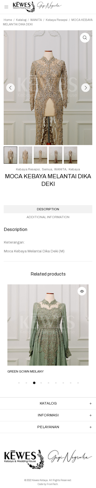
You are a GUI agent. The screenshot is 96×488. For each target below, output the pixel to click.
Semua (47, 169)
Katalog (21, 20)
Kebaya (74, 169)
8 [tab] (70, 383)
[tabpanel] (48, 329)
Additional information (48, 217)
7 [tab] (63, 383)
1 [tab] (19, 383)
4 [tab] (41, 383)
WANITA (36, 20)
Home (8, 20)
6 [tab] (56, 383)
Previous (10, 87)
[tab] (48, 209)
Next (85, 87)
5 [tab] (48, 383)
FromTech (52, 484)
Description (48, 209)
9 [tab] (78, 383)
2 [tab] (26, 383)
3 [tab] (34, 383)
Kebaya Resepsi (56, 20)
